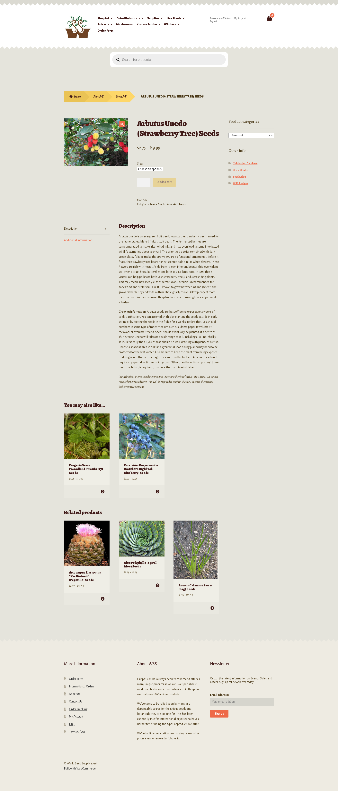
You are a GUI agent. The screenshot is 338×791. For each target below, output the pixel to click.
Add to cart (164, 181)
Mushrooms (124, 24)
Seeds (161, 204)
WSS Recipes (240, 183)
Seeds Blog (239, 177)
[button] (122, 124)
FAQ (71, 724)
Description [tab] (71, 228)
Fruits (153, 204)
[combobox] (251, 135)
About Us (74, 693)
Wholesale (171, 24)
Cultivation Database (245, 163)
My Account (240, 18)
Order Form (105, 30)
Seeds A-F (121, 96)
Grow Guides (240, 170)
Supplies (153, 18)
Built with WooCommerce (80, 768)
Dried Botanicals (128, 18)
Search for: (260, 18)
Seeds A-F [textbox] (250, 135)
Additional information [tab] (78, 240)
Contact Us (75, 701)
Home (77, 96)
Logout (213, 21)
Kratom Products (148, 24)
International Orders (220, 18)
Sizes (140, 163)
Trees (182, 204)
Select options (102, 491)
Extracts (103, 24)
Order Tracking (78, 709)
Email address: (219, 694)
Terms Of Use (77, 731)
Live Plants (174, 18)
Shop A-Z (103, 18)
